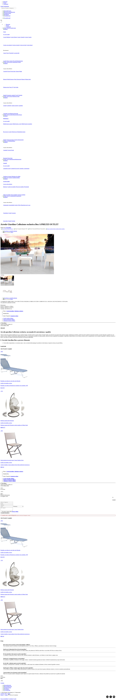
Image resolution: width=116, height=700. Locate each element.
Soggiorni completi (11, 95)
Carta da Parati (11, 150)
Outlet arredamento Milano (9, 319)
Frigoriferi (11, 53)
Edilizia (13, 141)
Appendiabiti (11, 205)
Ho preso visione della (10, 511)
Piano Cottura (10, 61)
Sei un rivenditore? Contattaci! (7, 698)
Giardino (18, 177)
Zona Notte (17, 96)
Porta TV (11, 87)
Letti (9, 113)
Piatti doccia (14, 131)
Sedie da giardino (7, 194)
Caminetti (5, 150)
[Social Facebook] (110, 697)
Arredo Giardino (6, 181)
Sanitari (4, 139)
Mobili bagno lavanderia (27, 123)
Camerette (9, 105)
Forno (7, 53)
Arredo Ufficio (17, 205)
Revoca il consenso (14, 695)
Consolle (5, 71)
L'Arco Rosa (8, 227)
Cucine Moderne (6, 37)
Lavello (4, 61)
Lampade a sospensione (24, 168)
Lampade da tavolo (15, 168)
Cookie (6, 695)
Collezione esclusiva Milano (9, 320)
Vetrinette (20, 95)
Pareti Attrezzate (17, 79)
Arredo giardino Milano (8, 318)
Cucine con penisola (7, 45)
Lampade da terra (7, 168)
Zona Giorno (18, 62)
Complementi (18, 196)
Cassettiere (20, 105)
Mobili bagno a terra (17, 123)
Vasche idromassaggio (19, 139)
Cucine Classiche (21, 37)
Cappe (4, 53)
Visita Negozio (10, 228)
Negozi (4, 2)
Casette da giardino (12, 186)
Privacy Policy (15, 511)
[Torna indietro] (5, 29)
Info (2, 327)
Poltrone (23, 79)
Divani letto (12, 71)
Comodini (5, 113)
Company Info (4, 693)
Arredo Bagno (19, 114)
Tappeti (9, 221)
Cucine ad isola (23, 45)
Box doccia (5, 131)
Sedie (17, 87)
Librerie (17, 71)
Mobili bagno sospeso (7, 123)
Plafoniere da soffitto (16, 176)
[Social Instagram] (114, 697)
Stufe (11, 158)
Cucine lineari (29, 45)
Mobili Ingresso (10, 79)
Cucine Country (28, 37)
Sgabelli (5, 95)
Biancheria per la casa (25, 205)
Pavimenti (5, 158)
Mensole (5, 79)
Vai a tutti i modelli (6, 34)
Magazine (5, 1)
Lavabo (10, 131)
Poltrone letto (28, 79)
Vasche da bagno (10, 139)
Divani (8, 71)
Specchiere (5, 221)
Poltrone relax (6, 87)
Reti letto (16, 113)
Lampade (5, 163)
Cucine (14, 28)
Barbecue (5, 186)
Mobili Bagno (5, 118)
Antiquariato (6, 205)
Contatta (2, 683)
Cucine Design (14, 37)
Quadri (10, 213)
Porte (9, 158)
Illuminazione (18, 159)
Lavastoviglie (16, 53)
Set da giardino (14, 194)
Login (15, 698)
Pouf (15, 87)
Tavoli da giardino (21, 194)
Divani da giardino (20, 186)
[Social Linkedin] (107, 697)
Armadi (4, 105)
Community (5, 4)
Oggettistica (5, 213)
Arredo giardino (62, 228)
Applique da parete (7, 176)
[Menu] (1, 22)
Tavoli (16, 95)
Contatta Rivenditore (5, 512)
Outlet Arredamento (5, 6)
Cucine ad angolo (16, 45)
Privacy (2, 695)
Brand (9, 693)
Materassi (12, 113)
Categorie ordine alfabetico (7, 184)
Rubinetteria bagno (21, 131)
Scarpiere (14, 213)
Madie (20, 71)
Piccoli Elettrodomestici (18, 61)
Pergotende (26, 186)
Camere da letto (14, 105)
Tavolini (13, 221)
